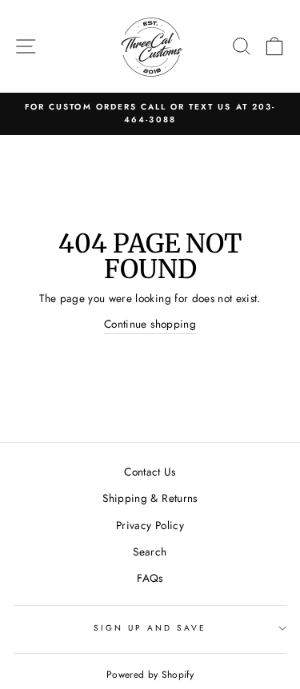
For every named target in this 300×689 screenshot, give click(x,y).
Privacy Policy (150, 525)
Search (149, 552)
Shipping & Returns (149, 498)
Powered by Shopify (150, 674)
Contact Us (149, 472)
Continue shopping (150, 324)
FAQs (149, 578)
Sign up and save (150, 628)
